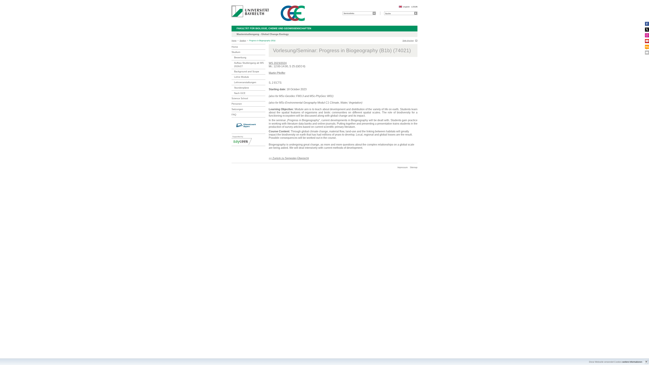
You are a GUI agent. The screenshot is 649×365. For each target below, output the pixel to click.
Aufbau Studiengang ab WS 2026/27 (249, 65)
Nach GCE (239, 93)
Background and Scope (246, 71)
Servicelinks (349, 13)
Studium (242, 41)
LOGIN (414, 7)
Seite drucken (408, 41)
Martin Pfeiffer (277, 72)
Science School (240, 98)
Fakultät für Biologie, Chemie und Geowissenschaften (274, 28)
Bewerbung (240, 57)
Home (234, 41)
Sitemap (413, 167)
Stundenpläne (241, 87)
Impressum (403, 167)
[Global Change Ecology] (293, 13)
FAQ (234, 114)
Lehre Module (241, 77)
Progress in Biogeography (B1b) (262, 41)
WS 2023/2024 (278, 63)
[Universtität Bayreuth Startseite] (250, 11)
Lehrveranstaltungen (245, 82)
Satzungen (237, 109)
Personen (237, 103)
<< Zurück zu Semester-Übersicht (289, 158)
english (406, 7)
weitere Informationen (632, 362)
